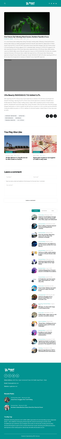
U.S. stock (21, 120)
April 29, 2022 (49, 277)
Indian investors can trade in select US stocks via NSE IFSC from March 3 (47, 245)
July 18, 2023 (49, 330)
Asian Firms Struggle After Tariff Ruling (22, 399)
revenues (18, 118)
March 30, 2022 (49, 250)
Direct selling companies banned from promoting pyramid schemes (47, 227)
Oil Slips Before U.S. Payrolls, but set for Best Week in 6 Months (16, 158)
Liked (53, 210)
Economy (40, 303)
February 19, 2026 (23, 405)
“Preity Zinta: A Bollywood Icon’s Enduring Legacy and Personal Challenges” (47, 325)
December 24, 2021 (49, 286)
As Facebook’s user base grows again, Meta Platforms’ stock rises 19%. (46, 280)
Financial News (8, 38)
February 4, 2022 (50, 259)
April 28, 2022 (49, 232)
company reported (11, 115)
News (19, 397)
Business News (41, 268)
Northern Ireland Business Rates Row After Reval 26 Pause (27, 407)
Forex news (41, 215)
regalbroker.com (13, 386)
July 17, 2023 (49, 268)
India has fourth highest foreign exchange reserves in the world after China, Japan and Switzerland (47, 218)
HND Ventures (36, 436)
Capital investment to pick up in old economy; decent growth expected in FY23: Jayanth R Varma (47, 343)
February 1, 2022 (48, 215)
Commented (44, 210)
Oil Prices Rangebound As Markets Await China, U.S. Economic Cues (45, 298)
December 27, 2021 (50, 339)
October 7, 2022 (9, 155)
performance (9, 118)
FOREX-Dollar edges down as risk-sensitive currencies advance (47, 315)
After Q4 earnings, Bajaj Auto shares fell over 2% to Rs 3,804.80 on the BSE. (46, 236)
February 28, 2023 (50, 294)
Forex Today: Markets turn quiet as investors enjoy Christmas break (47, 289)
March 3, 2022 (49, 241)
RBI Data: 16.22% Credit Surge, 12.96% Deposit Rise (46, 307)
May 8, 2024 (49, 321)
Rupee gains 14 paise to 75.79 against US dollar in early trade (44, 158)
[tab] (36, 210)
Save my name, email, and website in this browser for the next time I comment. (25, 181)
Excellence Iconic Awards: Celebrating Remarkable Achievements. (45, 334)
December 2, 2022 (18, 38)
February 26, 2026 (26, 397)
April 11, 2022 (36, 155)
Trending (36, 210)
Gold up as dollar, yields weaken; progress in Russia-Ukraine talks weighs (47, 254)
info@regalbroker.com (13, 383)
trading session (10, 120)
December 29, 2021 (50, 223)
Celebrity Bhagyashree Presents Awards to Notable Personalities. (47, 271)
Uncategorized (41, 294)
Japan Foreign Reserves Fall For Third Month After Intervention (46, 350)
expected (21, 115)
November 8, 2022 (48, 348)
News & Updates (42, 321)
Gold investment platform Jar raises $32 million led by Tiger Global (46, 263)
